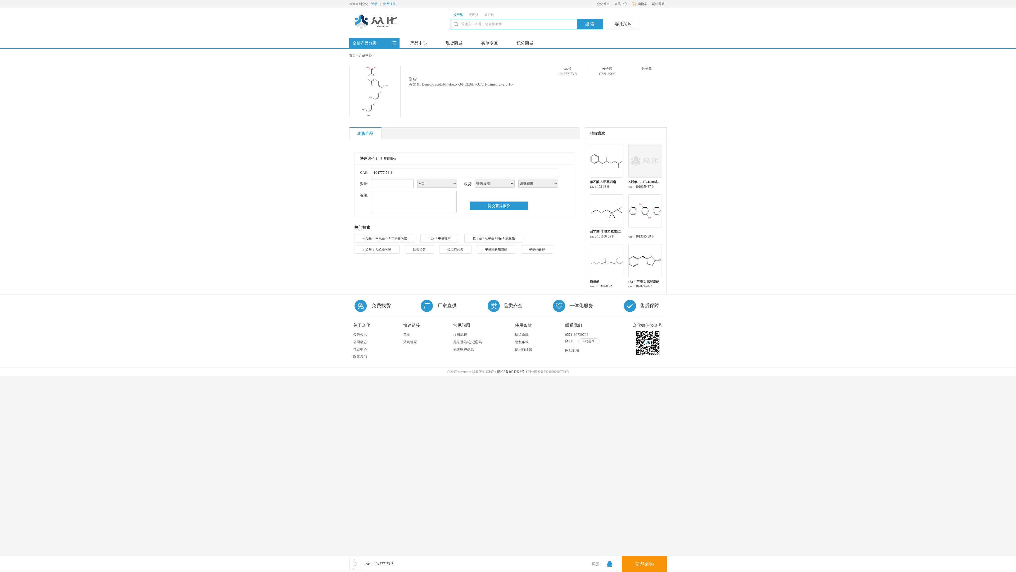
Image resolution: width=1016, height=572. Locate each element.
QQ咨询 (589, 341)
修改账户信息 (463, 349)
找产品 (458, 15)
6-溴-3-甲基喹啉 (440, 238)
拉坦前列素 (455, 249)
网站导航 (658, 4)
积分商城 (524, 43)
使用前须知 (523, 349)
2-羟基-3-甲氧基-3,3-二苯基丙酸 (385, 238)
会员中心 (620, 4)
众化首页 (603, 4)
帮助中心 (360, 349)
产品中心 (418, 43)
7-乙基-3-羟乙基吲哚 (377, 249)
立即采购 (644, 564)
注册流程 (460, 335)
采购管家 (410, 342)
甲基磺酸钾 (537, 249)
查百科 (489, 15)
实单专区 (489, 43)
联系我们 (360, 357)
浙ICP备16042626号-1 (512, 372)
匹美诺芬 (419, 249)
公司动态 (360, 342)
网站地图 (572, 350)
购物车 (642, 4)
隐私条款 (522, 342)
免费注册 (389, 4)
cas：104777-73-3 (379, 564)
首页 (352, 55)
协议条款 (522, 335)
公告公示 (360, 335)
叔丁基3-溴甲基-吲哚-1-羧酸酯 (494, 238)
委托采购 (623, 24)
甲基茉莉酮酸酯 (496, 249)
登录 (374, 4)
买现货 (473, 15)
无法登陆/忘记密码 (467, 342)
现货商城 (454, 43)
